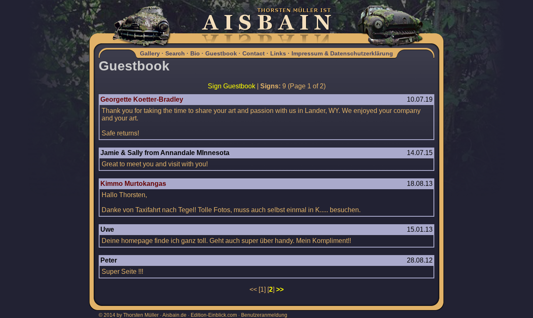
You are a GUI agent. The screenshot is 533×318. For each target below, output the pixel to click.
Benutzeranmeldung (264, 315)
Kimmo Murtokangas (133, 183)
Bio (195, 53)
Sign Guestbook (231, 86)
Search (175, 53)
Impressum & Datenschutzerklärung (342, 53)
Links (278, 53)
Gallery (150, 53)
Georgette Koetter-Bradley (141, 99)
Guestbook (221, 53)
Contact (253, 53)
